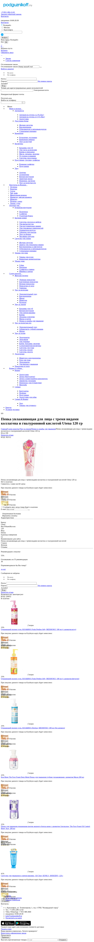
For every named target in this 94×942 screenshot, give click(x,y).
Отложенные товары (14, 898)
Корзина (4, 50)
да (2, 569)
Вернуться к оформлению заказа (13, 933)
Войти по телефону (8, 100)
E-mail (3, 509)
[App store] (8, 925)
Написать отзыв (7, 435)
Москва (6, 28)
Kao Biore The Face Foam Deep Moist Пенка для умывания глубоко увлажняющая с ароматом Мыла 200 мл (42, 777)
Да (6, 42)
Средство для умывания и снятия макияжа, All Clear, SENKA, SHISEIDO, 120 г (32, 876)
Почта (3, 79)
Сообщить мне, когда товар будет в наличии (20, 507)
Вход (3, 86)
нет (4, 569)
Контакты (5, 16)
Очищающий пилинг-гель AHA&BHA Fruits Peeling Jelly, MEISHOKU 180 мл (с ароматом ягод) (38, 629)
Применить (5, 937)
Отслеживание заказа (9, 67)
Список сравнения (13, 60)
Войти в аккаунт (7, 69)
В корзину (5, 901)
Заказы (8, 58)
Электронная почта (41, 90)
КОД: (3, 437)
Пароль (4, 81)
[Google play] (23, 925)
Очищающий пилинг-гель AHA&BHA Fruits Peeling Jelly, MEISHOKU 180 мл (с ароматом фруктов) (40, 679)
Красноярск (8, 30)
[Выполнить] (41, 67)
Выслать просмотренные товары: (14, 940)
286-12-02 (8, 12)
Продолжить (6, 935)
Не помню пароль (45, 81)
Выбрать (5, 37)
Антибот (4, 84)
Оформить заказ (7, 52)
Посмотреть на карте (14, 918)
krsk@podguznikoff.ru (14, 916)
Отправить (62, 940)
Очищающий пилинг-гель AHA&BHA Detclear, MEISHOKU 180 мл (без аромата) (33, 728)
